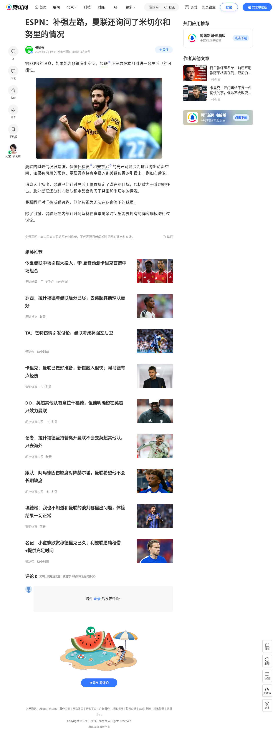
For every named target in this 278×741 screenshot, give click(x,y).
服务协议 (65, 709)
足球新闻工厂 (34, 281)
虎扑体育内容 (34, 421)
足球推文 (31, 316)
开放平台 (91, 709)
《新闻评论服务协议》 (84, 576)
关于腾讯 (31, 709)
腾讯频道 (159, 709)
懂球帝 (29, 351)
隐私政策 (78, 709)
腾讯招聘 (118, 709)
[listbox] (99, 406)
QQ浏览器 (145, 709)
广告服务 (104, 709)
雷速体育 (31, 386)
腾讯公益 (131, 709)
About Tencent (48, 709)
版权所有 (104, 727)
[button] (241, 38)
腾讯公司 (93, 727)
